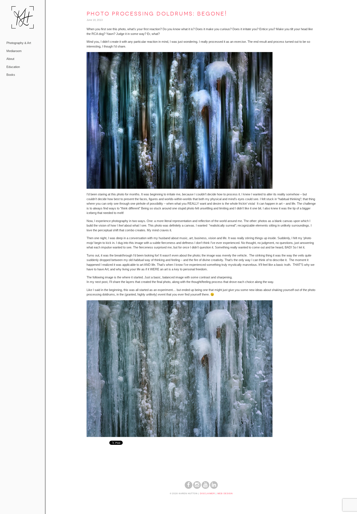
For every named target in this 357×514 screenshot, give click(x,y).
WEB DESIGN (225, 493)
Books (10, 74)
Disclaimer (207, 493)
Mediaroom (14, 51)
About (10, 59)
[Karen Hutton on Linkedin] (214, 487)
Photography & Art (18, 43)
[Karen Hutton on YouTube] (205, 487)
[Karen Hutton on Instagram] (197, 487)
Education (13, 67)
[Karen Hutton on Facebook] (188, 487)
